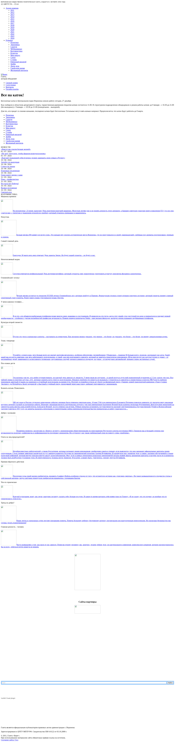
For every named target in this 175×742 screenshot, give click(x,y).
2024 (12, 38)
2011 (12, 10)
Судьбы (13, 60)
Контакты (10, 87)
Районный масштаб (18, 62)
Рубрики (9, 40)
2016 (12, 21)
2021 (12, 32)
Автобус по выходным (10, 162)
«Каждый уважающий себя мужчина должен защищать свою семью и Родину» (33, 158)
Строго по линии (8, 166)
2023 (12, 36)
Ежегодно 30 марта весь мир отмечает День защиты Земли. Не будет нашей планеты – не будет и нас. (54, 255)
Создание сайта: (8, 740)
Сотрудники (11, 85)
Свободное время (17, 68)
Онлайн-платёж (12, 89)
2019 (12, 27)
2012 (12, 12)
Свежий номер (12, 83)
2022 (12, 34)
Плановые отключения (10, 171)
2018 (12, 25)
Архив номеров (12, 8)
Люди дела (14, 66)
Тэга (16, 740)
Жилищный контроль (19, 70)
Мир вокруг (15, 55)
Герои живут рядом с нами (11, 175)
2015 (12, 19)
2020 (12, 30)
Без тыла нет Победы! (10, 184)
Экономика (15, 45)
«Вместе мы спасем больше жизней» (16, 149)
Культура (14, 53)
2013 (12, 15)
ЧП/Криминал (16, 49)
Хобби (13, 64)
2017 (12, 23)
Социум (13, 47)
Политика (14, 42)
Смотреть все (6, 192)
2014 (12, 17)
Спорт (13, 57)
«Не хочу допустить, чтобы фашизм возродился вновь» (23, 154)
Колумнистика (16, 51)
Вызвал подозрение (9, 188)
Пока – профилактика (10, 179)
